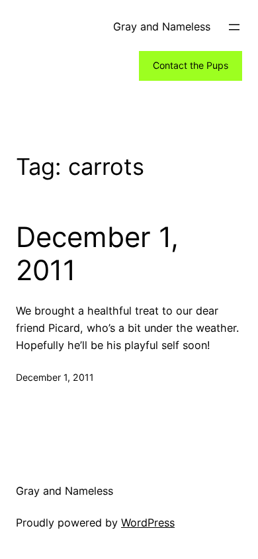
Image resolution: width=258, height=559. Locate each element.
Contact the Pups (190, 65)
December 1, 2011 (97, 254)
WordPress (148, 522)
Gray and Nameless (161, 26)
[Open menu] (234, 27)
